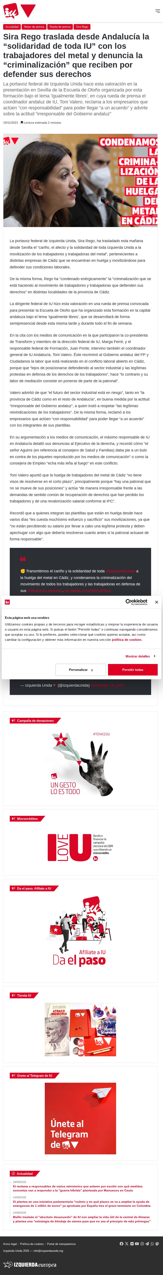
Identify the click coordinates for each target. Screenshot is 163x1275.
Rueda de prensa (60, 26)
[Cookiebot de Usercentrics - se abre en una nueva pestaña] (128, 602)
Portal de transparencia (61, 1244)
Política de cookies (32, 1244)
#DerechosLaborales (45, 591)
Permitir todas (132, 670)
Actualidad (12, 26)
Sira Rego (82, 26)
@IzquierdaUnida (120, 571)
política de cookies (127, 639)
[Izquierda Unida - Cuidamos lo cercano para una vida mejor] (19, 11)
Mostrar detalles (138, 656)
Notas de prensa (34, 26)
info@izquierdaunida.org (48, 1250)
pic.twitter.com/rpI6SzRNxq (88, 591)
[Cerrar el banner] (156, 602)
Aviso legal (10, 1244)
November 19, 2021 (107, 685)
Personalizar (78, 670)
